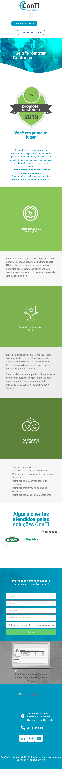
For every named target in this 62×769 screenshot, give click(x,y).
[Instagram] (31, 738)
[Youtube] (39, 738)
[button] (31, 15)
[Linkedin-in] (23, 738)
